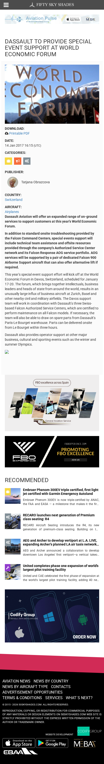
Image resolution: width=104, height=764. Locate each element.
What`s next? (79, 698)
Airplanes (12, 212)
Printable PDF (19, 133)
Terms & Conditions (22, 698)
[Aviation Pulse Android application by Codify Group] (54, 743)
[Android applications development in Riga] (52, 618)
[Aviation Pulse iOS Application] (52, 19)
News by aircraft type (25, 686)
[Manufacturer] (27, 161)
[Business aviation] (9, 161)
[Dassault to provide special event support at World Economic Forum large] (52, 94)
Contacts (61, 686)
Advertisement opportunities (32, 692)
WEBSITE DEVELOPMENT (59, 734)
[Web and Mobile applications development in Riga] (89, 731)
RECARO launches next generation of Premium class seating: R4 (59, 517)
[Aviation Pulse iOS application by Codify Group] (18, 743)
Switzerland (13, 200)
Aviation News (16, 681)
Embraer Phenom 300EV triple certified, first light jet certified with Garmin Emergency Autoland (60, 491)
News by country (51, 681)
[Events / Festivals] (18, 161)
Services (54, 698)
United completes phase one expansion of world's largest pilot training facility (60, 567)
